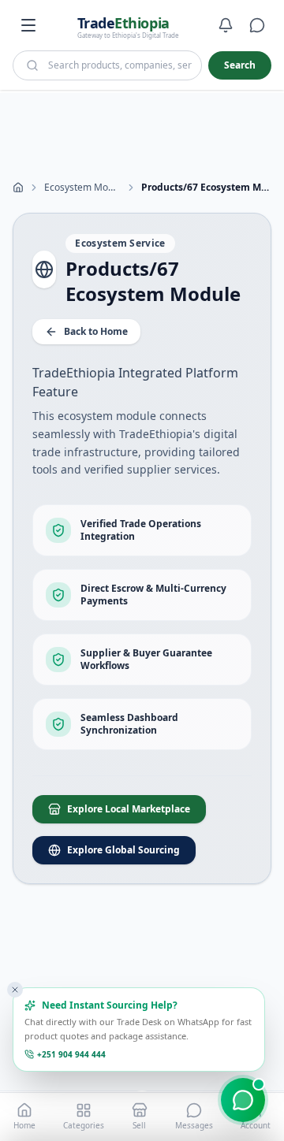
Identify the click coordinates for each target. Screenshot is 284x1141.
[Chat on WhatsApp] (243, 1100)
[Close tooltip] (15, 990)
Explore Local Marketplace (128, 809)
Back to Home (96, 331)
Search (240, 65)
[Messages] (257, 25)
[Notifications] (225, 25)
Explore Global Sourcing (123, 850)
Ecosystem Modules (82, 187)
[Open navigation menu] (28, 25)
